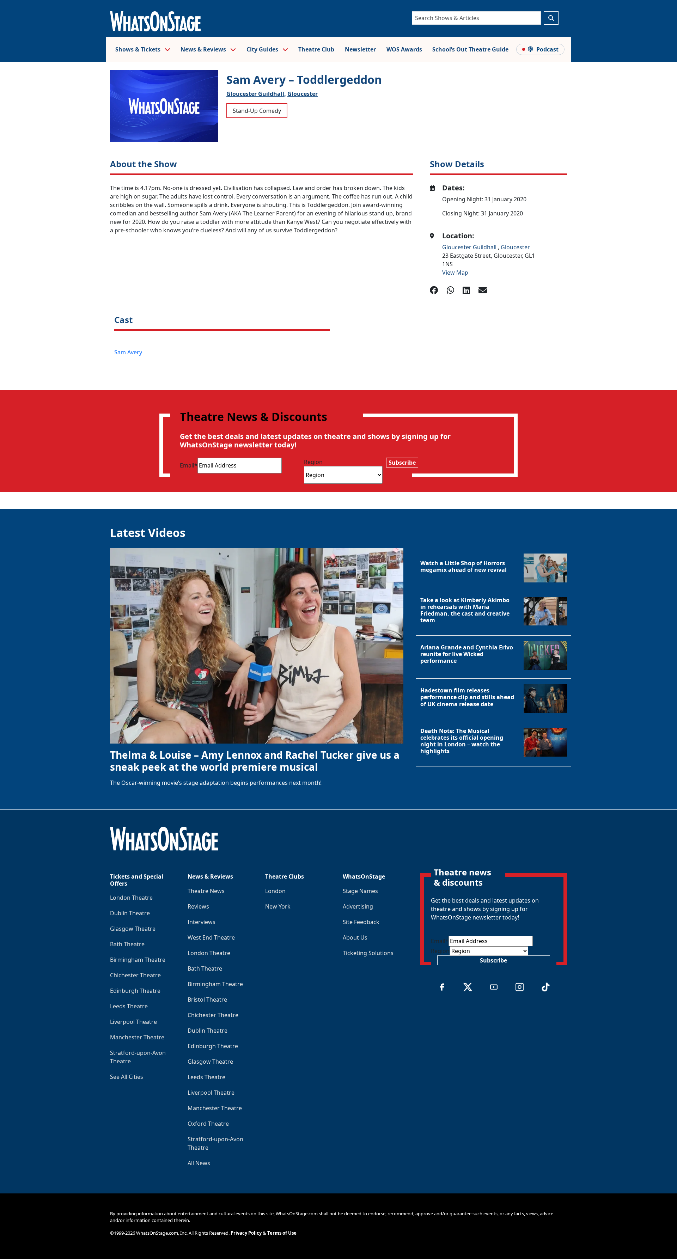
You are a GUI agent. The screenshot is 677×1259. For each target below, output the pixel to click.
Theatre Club (316, 49)
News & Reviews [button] (204, 49)
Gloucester (302, 94)
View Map (455, 272)
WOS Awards (404, 49)
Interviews (201, 922)
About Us (355, 937)
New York (278, 906)
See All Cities (126, 1077)
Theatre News (206, 891)
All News (199, 1163)
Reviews (198, 906)
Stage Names (360, 891)
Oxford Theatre (208, 1123)
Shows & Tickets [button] (138, 49)
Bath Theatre (127, 944)
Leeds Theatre (129, 1006)
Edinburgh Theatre (135, 991)
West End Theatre (211, 937)
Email (188, 465)
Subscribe (402, 462)
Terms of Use (282, 1233)
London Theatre (131, 898)
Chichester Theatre (135, 975)
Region (313, 462)
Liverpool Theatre (133, 1022)
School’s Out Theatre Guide (470, 49)
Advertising (358, 906)
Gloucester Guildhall (470, 247)
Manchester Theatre (137, 1037)
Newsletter (360, 49)
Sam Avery (128, 352)
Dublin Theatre (130, 913)
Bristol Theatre (207, 999)
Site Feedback (361, 922)
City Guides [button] (263, 49)
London (275, 891)
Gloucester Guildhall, (256, 94)
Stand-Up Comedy (257, 111)
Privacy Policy (246, 1233)
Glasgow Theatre (132, 929)
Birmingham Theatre (137, 960)
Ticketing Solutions (368, 953)
